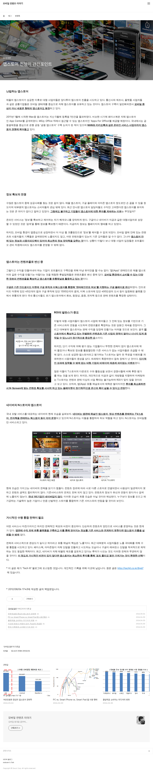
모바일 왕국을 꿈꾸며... (17, 722)
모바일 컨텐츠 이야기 (13, 3)
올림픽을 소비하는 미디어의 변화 (21, 620)
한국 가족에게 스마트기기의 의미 (21, 627)
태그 (10, 16)
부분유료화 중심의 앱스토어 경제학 (22, 614)
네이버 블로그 (7, 759)
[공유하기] (15, 599)
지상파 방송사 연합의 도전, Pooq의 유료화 (25, 624)
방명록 (17, 16)
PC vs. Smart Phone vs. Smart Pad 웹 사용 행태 (27, 617)
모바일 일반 (12, 609)
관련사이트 (7, 751)
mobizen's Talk (8, 762)
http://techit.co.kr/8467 (130, 568)
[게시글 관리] (19, 599)
